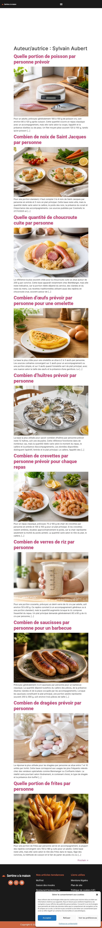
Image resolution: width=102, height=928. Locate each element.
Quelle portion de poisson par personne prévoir (45, 59)
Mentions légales (79, 880)
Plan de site (76, 885)
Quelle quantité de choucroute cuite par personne (45, 220)
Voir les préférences (88, 918)
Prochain (83, 860)
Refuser (66, 918)
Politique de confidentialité (68, 924)
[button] (97, 894)
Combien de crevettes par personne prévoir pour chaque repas (45, 461)
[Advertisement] (51, 26)
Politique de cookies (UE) (83, 890)
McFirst (40, 880)
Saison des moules (45, 885)
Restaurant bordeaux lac (48, 890)
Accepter (47, 918)
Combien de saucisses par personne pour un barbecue (43, 625)
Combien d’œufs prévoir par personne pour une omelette (43, 300)
